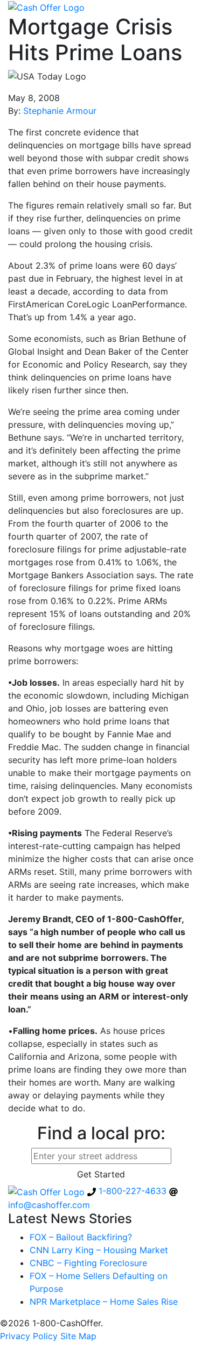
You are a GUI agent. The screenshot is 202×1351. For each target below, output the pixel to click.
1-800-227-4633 (132, 1190)
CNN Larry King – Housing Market (99, 1250)
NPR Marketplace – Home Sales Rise (104, 1301)
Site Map (78, 1336)
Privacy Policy (29, 1336)
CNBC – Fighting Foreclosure (88, 1262)
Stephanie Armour (59, 110)
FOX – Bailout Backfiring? (81, 1237)
